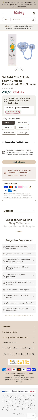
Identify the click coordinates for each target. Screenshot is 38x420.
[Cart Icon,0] (33, 13)
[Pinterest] (16, 354)
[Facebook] (10, 354)
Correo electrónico (10, 343)
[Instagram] (21, 354)
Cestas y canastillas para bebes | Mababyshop (22, 374)
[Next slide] (21, 69)
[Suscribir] (33, 342)
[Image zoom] (19, 49)
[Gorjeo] (5, 354)
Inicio (7, 26)
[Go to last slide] (16, 69)
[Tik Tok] (27, 354)
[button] (19, 162)
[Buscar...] (32, 19)
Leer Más (19, 232)
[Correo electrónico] (32, 354)
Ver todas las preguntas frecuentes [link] (18, 316)
